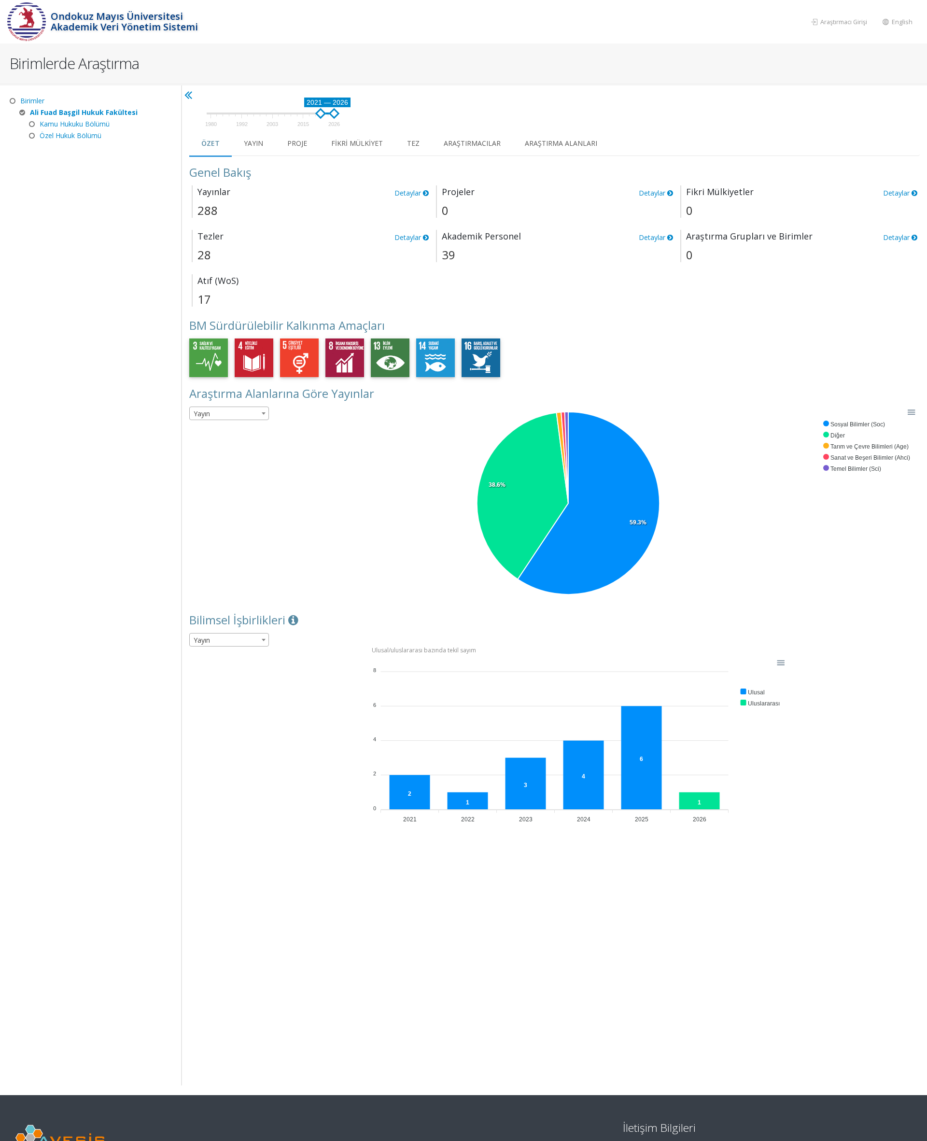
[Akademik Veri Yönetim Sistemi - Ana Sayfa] (27, 21)
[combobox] (229, 413)
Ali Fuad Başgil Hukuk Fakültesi (84, 112)
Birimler (32, 100)
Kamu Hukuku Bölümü (75, 123)
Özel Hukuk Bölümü (70, 135)
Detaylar (897, 237)
